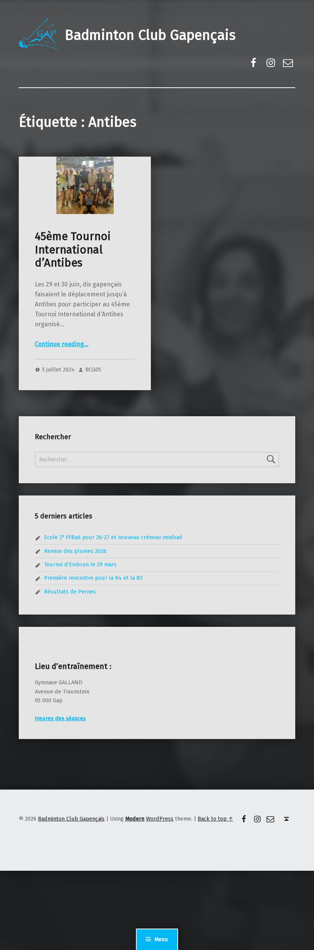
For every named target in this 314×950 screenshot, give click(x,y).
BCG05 (93, 369)
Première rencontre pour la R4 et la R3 (93, 577)
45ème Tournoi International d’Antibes (73, 250)
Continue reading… (61, 344)
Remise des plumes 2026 (75, 551)
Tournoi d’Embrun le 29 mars (80, 564)
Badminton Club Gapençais (150, 35)
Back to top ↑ (215, 818)
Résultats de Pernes (70, 591)
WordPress (159, 818)
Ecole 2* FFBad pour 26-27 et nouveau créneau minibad (113, 537)
